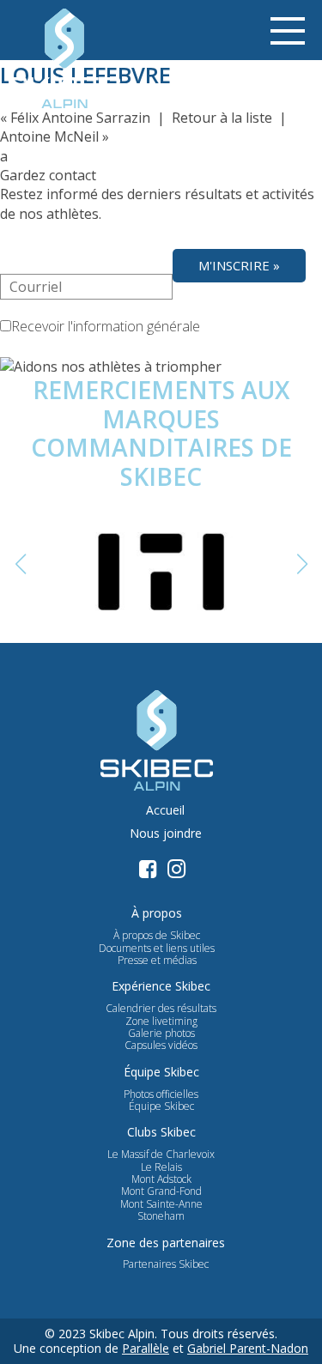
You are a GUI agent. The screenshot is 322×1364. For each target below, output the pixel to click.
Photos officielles (161, 1094)
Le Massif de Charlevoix (161, 1155)
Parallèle (145, 1348)
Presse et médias (157, 961)
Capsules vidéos (161, 1046)
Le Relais (161, 1167)
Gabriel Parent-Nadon (247, 1348)
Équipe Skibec (161, 1106)
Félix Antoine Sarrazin (80, 117)
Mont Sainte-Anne (161, 1204)
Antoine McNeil (49, 136)
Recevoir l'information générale (105, 326)
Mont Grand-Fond (161, 1191)
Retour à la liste (222, 117)
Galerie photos (161, 1034)
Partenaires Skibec (166, 1264)
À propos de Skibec (156, 936)
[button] (301, 564)
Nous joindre (166, 834)
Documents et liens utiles (157, 949)
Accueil (165, 810)
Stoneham (161, 1216)
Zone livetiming (161, 1021)
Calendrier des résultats (161, 1009)
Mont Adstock (161, 1179)
